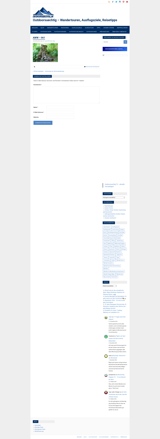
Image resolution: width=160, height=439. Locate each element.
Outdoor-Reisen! (60, 31)
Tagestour (119, 254)
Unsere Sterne (108, 27)
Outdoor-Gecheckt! (76, 31)
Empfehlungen (122, 27)
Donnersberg (112, 235)
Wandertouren (52, 27)
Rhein (117, 249)
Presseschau (104, 31)
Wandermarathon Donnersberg (111, 265)
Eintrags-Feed (39, 427)
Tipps (98, 27)
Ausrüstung (89, 27)
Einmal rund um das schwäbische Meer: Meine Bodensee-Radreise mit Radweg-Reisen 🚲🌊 (113, 292)
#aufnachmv (106, 227)
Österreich (114, 277)
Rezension (111, 249)
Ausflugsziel (115, 227)
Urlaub (113, 260)
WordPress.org (39, 431)
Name (36, 107)
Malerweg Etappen (120, 243)
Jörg (53, 41)
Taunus (105, 257)
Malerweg (110, 243)
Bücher (105, 235)
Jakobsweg (120, 240)
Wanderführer (120, 260)
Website (36, 117)
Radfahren (65, 27)
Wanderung (119, 274)
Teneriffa (111, 257)
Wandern (105, 268)
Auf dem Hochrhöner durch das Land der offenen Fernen (118, 394)
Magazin (35, 27)
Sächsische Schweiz (109, 254)
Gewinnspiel (117, 238)
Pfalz (111, 246)
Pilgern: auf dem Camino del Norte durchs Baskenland (117, 338)
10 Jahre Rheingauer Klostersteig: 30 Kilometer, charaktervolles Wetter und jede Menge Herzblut (114, 306)
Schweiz (105, 252)
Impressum (124, 437)
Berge (122, 229)
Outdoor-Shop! (45, 31)
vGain (110, 317)
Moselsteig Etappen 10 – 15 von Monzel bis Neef (117, 377)
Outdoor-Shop (93, 437)
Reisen (105, 249)
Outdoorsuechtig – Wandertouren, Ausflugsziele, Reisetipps (75, 20)
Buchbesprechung (113, 232)
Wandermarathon (108, 263)
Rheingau (123, 249)
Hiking (113, 240)
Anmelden (38, 425)
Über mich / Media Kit (119, 31)
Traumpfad (106, 260)
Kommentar (38, 84)
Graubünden (106, 240)
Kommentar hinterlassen (92, 66)
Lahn (104, 243)
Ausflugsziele (77, 27)
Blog (42, 27)
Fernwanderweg (107, 238)
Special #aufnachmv (115, 252)
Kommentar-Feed (40, 429)
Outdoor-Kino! (91, 31)
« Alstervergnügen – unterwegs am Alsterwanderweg (48, 71)
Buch (104, 232)
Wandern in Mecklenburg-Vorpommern (113, 271)
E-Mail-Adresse (39, 112)
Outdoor (105, 246)
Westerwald (106, 277)
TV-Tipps (34, 31)
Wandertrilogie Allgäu (109, 274)
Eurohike (120, 235)
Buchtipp (122, 232)
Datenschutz (114, 437)
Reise (123, 246)
